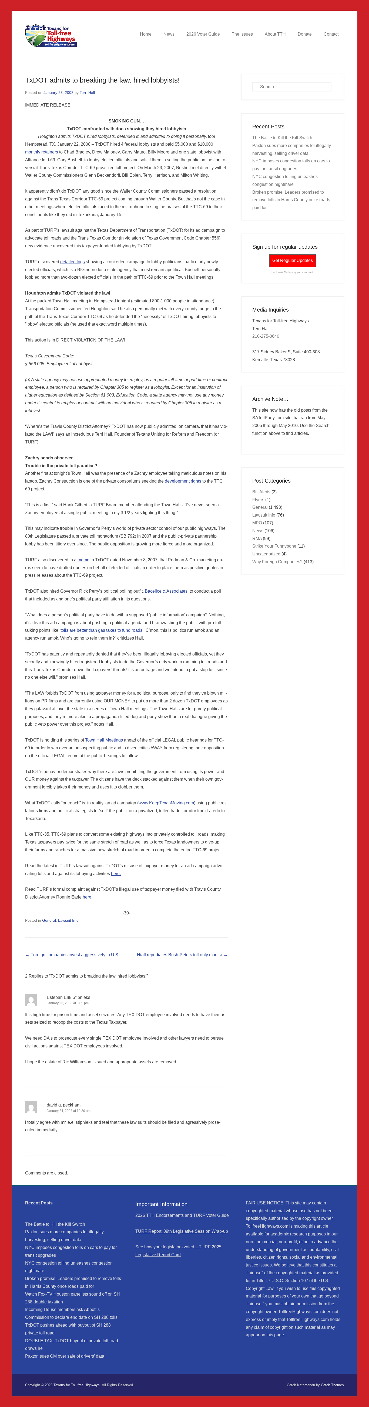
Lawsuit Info (68, 920)
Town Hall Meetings (104, 740)
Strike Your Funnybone (274, 546)
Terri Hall (87, 92)
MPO (257, 523)
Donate (305, 34)
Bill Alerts (261, 492)
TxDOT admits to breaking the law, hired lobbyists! (102, 80)
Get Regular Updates (292, 260)
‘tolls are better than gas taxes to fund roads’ (101, 630)
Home (146, 34)
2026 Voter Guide (203, 34)
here (87, 897)
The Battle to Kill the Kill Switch (282, 137)
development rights (183, 481)
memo (83, 560)
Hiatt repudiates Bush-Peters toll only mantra (182, 954)
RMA (257, 538)
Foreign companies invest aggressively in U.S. (72, 954)
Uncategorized (266, 554)
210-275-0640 (265, 336)
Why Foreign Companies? (277, 561)
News (169, 34)
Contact (331, 34)
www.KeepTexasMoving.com (166, 803)
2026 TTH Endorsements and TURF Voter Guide (182, 1215)
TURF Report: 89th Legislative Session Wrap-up (181, 1231)
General (49, 920)
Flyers (258, 499)
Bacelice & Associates (166, 591)
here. (116, 873)
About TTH (275, 34)
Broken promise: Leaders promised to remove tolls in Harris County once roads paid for (291, 200)
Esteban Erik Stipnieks (68, 997)
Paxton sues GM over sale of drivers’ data (64, 1356)
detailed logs (72, 261)
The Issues (242, 34)
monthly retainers (41, 152)
